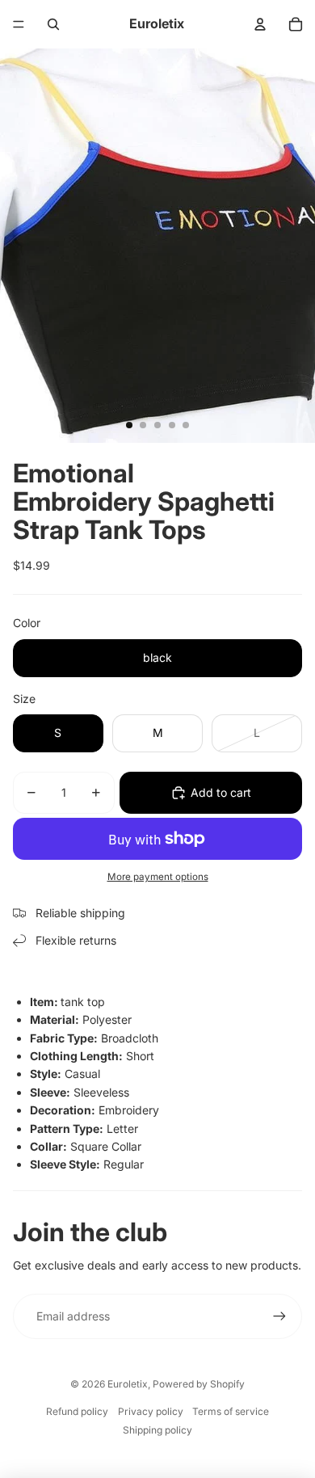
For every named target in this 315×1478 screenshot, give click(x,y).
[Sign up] (279, 1316)
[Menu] (18, 24)
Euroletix (127, 1384)
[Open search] (53, 24)
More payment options (157, 876)
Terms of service (230, 1411)
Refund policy (77, 1411)
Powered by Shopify (199, 1384)
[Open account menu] (260, 24)
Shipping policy (157, 1430)
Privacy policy (150, 1411)
